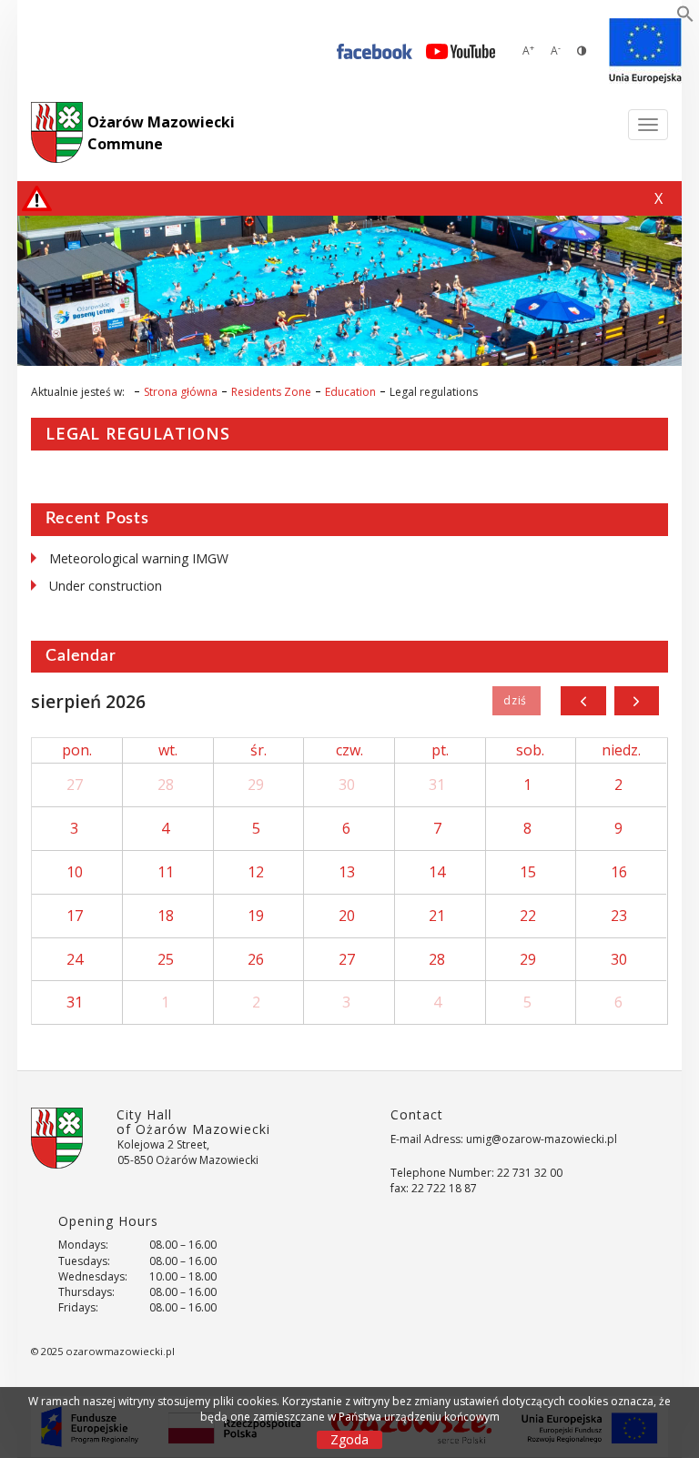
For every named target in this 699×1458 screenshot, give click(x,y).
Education (350, 392)
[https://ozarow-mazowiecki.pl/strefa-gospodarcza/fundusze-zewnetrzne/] (645, 51)
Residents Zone (271, 392)
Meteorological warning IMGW (138, 558)
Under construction (105, 585)
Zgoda (349, 1439)
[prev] (583, 700)
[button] (685, 17)
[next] (636, 700)
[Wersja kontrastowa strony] (581, 50)
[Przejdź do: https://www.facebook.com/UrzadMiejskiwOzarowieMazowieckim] (374, 50)
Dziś (516, 700)
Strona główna (181, 392)
